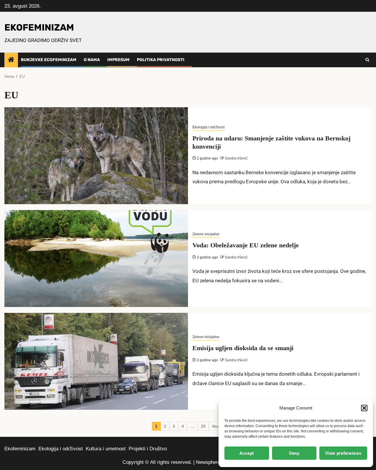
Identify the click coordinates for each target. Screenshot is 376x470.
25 (203, 426)
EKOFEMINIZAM (39, 27)
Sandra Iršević (236, 158)
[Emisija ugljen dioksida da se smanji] (96, 361)
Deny (294, 453)
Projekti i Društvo (148, 448)
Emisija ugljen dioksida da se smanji (242, 348)
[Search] (367, 60)
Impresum (118, 59)
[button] (364, 408)
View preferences (343, 453)
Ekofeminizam (20, 448)
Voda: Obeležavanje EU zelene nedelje (245, 245)
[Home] (11, 60)
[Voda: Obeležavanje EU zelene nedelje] (96, 258)
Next (216, 426)
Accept (246, 453)
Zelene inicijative (205, 234)
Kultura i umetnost (106, 448)
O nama (92, 59)
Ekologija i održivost (208, 127)
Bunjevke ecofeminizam (48, 59)
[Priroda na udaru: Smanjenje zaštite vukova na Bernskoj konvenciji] (96, 155)
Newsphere (208, 462)
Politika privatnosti (160, 59)
